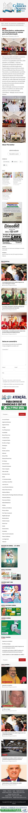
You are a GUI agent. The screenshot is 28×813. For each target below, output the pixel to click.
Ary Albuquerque (6, 429)
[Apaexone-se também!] (14, 675)
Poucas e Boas (5, 510)
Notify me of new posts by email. (11, 386)
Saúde (3, 526)
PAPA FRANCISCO (6, 502)
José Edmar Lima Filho (7, 481)
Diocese (4, 28)
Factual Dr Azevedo (6, 466)
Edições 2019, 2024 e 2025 (19, 792)
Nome (4, 367)
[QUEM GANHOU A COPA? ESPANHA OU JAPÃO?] (14, 773)
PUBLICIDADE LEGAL (7, 797)
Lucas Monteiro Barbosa (7, 487)
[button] (2, 19)
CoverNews (19, 802)
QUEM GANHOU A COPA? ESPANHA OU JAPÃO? (13, 654)
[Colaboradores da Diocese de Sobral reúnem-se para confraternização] (7, 175)
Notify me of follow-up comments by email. (13, 384)
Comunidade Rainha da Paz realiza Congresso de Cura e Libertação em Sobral (13, 283)
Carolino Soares (5, 437)
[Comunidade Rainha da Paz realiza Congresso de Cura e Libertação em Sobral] (14, 272)
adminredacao (5, 36)
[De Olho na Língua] (14, 699)
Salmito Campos (5, 520)
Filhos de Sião (5, 471)
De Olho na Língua (6, 643)
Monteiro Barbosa (6, 497)
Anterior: (13, 248)
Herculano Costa (6, 474)
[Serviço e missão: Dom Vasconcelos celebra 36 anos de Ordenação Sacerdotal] (18, 175)
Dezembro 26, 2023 (13, 36)
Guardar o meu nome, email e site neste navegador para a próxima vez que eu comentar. (14, 380)
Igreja (8, 278)
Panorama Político (6, 500)
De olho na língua (6, 442)
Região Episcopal (6, 515)
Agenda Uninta (5, 424)
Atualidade (4, 432)
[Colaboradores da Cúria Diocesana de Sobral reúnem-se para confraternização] (7, 189)
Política (4, 505)
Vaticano (4, 541)
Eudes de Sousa (5, 463)
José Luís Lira (5, 484)
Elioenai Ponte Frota (6, 458)
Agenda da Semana (6, 422)
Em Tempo (4, 461)
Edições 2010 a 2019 (7, 792)
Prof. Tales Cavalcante (7, 513)
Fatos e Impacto (5, 468)
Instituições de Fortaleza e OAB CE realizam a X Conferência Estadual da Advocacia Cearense (12, 651)
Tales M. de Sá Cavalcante (7, 533)
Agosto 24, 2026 (12, 285)
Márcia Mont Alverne (7, 489)
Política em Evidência (7, 507)
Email (16, 367)
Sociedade (4, 531)
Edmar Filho (5, 455)
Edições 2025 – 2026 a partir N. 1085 (13, 795)
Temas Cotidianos (6, 536)
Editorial (4, 453)
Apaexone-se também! (7, 641)
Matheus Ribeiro (6, 492)
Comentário (5, 349)
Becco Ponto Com (6, 435)
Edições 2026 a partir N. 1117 (19, 797)
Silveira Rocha (5, 528)
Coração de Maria (6, 440)
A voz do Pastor (5, 419)
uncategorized (5, 539)
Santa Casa (4, 523)
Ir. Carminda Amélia (6, 479)
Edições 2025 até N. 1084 (13, 794)
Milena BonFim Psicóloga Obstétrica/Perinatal (12, 494)
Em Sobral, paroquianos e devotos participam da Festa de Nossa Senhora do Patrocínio (13, 307)
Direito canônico (6, 450)
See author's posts (14, 154)
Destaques (4, 445)
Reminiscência (5, 518)
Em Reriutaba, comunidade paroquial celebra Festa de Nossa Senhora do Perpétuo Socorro (13, 331)
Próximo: (12, 254)
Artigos (4, 427)
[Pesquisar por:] (10, 414)
